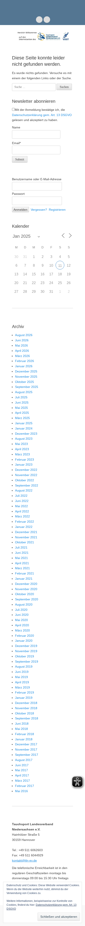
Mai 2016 (21, 791)
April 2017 (22, 775)
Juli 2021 (21, 547)
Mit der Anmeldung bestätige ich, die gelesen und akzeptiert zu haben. (42, 115)
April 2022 (22, 511)
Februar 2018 (24, 734)
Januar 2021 (23, 578)
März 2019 (22, 687)
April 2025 (22, 412)
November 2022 (26, 475)
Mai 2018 (21, 729)
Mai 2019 (21, 677)
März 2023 (22, 454)
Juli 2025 (21, 397)
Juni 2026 (22, 340)
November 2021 (26, 537)
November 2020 (26, 589)
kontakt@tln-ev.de (24, 860)
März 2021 (22, 568)
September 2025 (26, 387)
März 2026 (22, 356)
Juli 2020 (21, 609)
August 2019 (23, 666)
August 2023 (23, 438)
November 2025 (26, 376)
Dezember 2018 (26, 703)
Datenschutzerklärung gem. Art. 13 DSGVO (42, 115)
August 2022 (23, 490)
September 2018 (26, 718)
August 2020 (23, 604)
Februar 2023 (24, 459)
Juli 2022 (21, 495)
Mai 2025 (21, 407)
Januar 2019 (23, 697)
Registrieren (57, 209)
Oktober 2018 (24, 713)
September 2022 (26, 485)
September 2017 (26, 754)
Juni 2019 (22, 671)
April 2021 (22, 563)
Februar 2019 (24, 692)
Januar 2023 (23, 464)
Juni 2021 (22, 552)
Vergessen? (39, 209)
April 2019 (22, 682)
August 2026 (23, 335)
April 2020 (22, 625)
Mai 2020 (21, 620)
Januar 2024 (23, 428)
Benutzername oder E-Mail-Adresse (36, 179)
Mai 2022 (21, 506)
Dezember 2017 (26, 744)
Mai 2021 (21, 558)
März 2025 (22, 418)
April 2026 (22, 350)
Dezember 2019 (26, 646)
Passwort (18, 193)
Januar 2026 (23, 366)
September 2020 (26, 599)
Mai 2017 (21, 770)
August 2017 (23, 760)
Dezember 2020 (26, 584)
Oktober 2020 (24, 594)
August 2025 (23, 392)
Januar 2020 (23, 640)
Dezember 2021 (26, 532)
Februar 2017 (24, 786)
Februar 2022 (24, 521)
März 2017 (22, 780)
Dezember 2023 (26, 433)
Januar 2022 (23, 527)
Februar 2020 (24, 635)
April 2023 (22, 449)
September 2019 (26, 661)
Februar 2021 (24, 573)
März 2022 (22, 516)
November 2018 (26, 708)
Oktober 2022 (24, 480)
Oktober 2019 (24, 656)
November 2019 (26, 651)
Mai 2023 (21, 444)
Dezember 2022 (26, 469)
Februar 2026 (24, 361)
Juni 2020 (22, 614)
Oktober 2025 (24, 382)
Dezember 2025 (26, 371)
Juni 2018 (22, 723)
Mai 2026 (21, 345)
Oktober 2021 (24, 542)
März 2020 (22, 630)
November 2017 (26, 749)
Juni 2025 (22, 402)
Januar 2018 (23, 739)
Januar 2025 (23, 423)
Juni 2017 (22, 765)
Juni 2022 (22, 501)
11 (60, 266)
